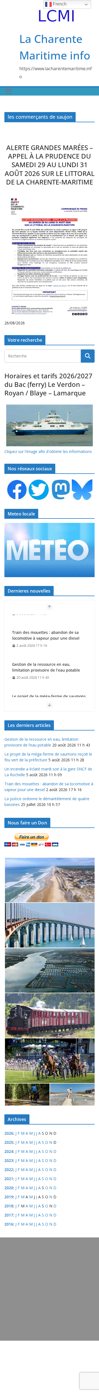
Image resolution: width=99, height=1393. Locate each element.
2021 (8, 1178)
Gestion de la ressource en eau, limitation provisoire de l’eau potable (46, 655)
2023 (8, 1160)
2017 (8, 1215)
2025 (8, 1142)
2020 (8, 1187)
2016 (8, 1224)
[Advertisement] (49, 1289)
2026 (8, 1133)
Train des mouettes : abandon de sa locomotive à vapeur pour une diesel (45, 623)
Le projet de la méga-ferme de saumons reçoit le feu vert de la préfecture (49, 687)
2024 (8, 1151)
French (59, 4)
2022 (8, 1169)
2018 (8, 1206)
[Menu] (8, 91)
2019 (8, 1196)
